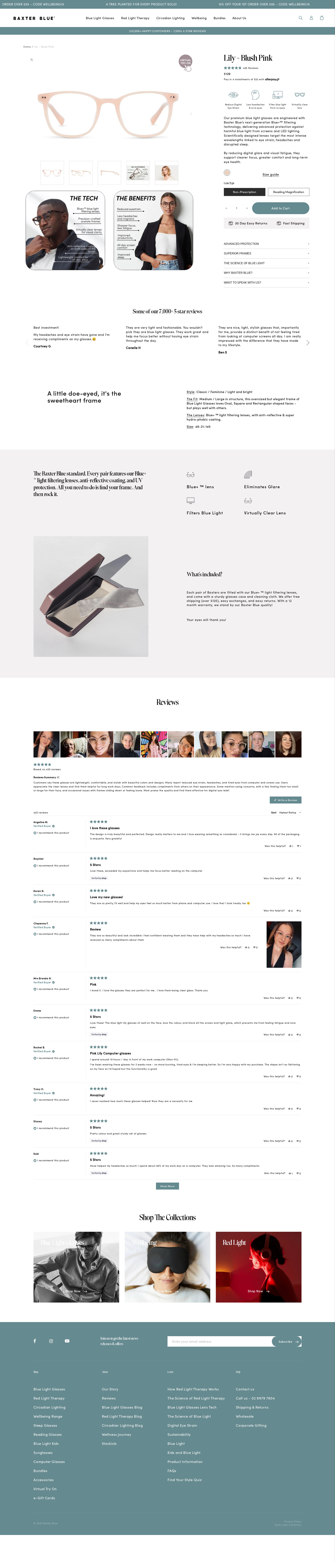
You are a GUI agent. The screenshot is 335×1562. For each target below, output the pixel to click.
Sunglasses (43, 1452)
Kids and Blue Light (184, 1452)
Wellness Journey (116, 1434)
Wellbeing (199, 18)
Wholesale (245, 1416)
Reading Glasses (48, 1434)
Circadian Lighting (170, 18)
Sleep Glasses (45, 1425)
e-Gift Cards (44, 1497)
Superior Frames (237, 253)
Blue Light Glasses (100, 18)
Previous (27, 113)
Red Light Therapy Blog (122, 1416)
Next (191, 113)
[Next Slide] (299, 744)
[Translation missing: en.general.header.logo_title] (45, 19)
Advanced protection (241, 243)
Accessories (44, 1479)
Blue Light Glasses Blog (122, 1407)
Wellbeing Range (48, 1416)
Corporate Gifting (251, 1425)
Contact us (245, 1388)
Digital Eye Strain (182, 1425)
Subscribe (285, 1341)
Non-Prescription (244, 192)
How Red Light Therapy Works (193, 1388)
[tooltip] (58, 777)
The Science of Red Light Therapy (196, 1397)
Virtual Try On (45, 1488)
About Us (239, 18)
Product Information (185, 1461)
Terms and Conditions (288, 1524)
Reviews (109, 1397)
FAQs (172, 1470)
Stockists (109, 1443)
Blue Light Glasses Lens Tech (192, 1407)
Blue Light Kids (46, 1443)
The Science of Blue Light (244, 263)
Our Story (110, 1388)
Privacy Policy (293, 1521)
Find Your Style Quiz (185, 1479)
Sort (274, 812)
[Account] (311, 18)
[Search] (301, 18)
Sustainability (179, 1434)
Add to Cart (280, 208)
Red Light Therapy (135, 18)
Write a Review (289, 800)
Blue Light (176, 1443)
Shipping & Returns (252, 1407)
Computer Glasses (49, 1461)
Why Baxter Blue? (238, 272)
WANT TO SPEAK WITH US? (242, 282)
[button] (241, 68)
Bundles (220, 18)
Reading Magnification (288, 192)
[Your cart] (322, 17)
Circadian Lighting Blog (122, 1425)
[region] (168, 744)
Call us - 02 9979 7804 (255, 1397)
